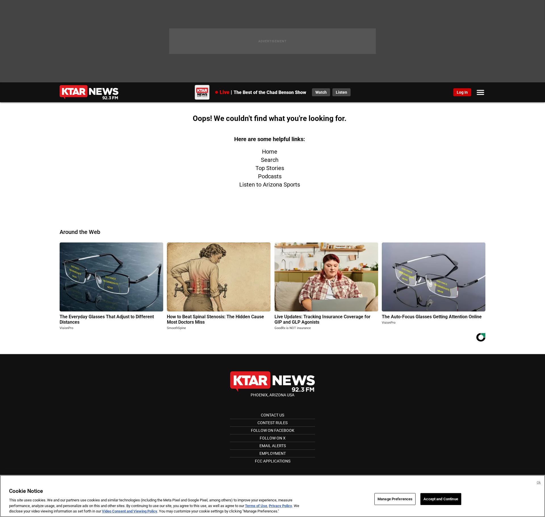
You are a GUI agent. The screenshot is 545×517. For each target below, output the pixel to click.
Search (269, 159)
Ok (539, 482)
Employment (272, 453)
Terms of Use (256, 506)
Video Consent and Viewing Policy (129, 511)
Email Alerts (272, 445)
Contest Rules (272, 422)
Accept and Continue (441, 499)
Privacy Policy (280, 506)
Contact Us (272, 415)
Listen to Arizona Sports (269, 184)
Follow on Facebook (272, 430)
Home (269, 151)
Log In (462, 92)
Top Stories (269, 168)
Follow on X (273, 438)
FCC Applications (272, 461)
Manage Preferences (395, 499)
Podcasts (270, 176)
